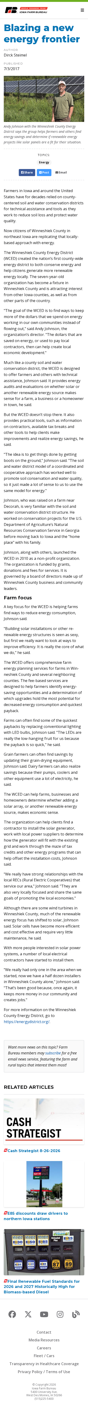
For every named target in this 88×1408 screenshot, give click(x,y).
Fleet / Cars (44, 1355)
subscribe (53, 1053)
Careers (44, 1348)
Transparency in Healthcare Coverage (44, 1363)
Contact (44, 1332)
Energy (44, 162)
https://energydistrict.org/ (27, 1021)
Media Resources (44, 1340)
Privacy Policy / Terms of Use (44, 1371)
